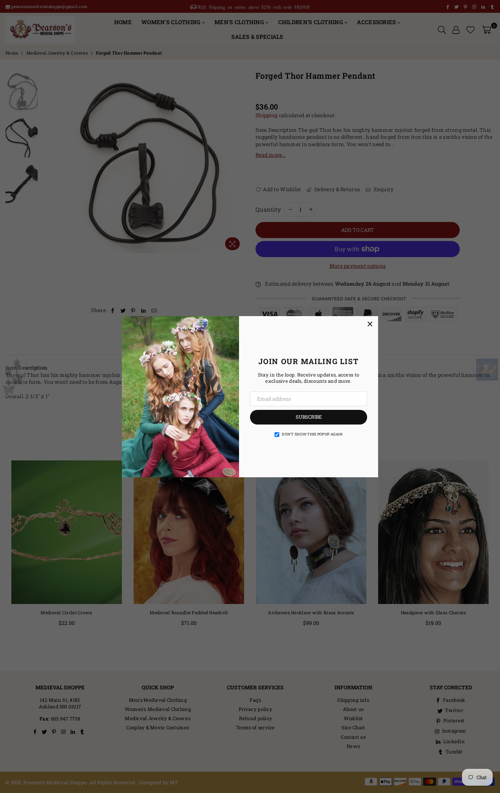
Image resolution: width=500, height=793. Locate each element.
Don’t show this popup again (312, 434)
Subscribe (309, 417)
